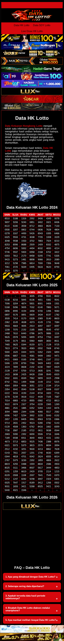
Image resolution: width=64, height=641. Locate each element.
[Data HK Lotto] (32, 15)
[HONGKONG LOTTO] (32, 192)
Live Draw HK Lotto (32, 31)
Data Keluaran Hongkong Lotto (24, 126)
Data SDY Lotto (41, 25)
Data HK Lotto (21, 25)
